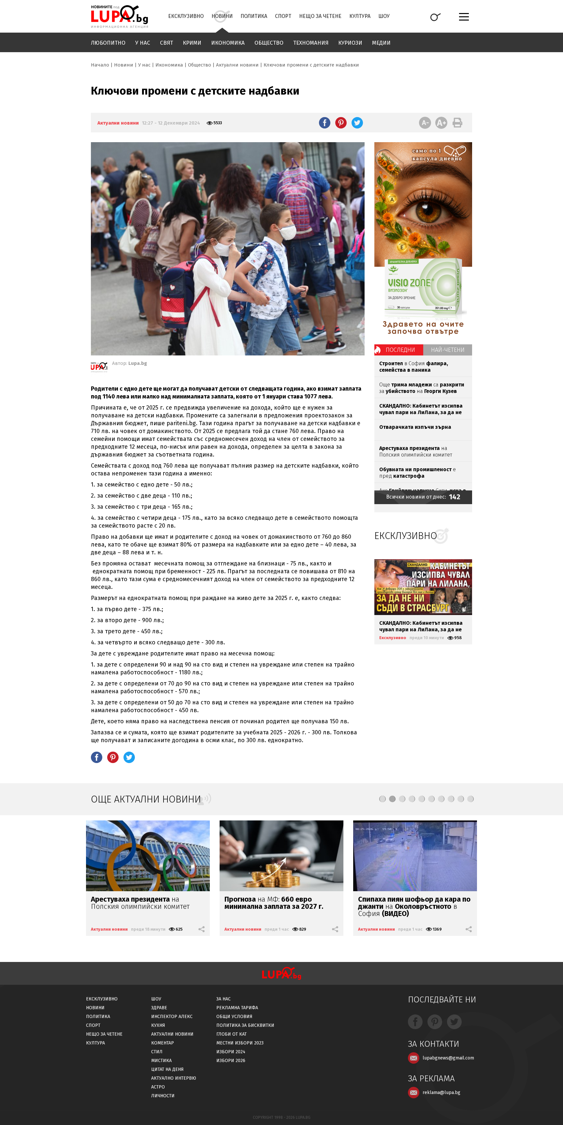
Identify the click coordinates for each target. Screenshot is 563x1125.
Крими (192, 42)
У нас (142, 42)
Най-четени (448, 349)
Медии (381, 42)
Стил (157, 1052)
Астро (158, 1087)
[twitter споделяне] (357, 122)
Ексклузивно (186, 16)
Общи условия (234, 1016)
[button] (382, 799)
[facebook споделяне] (324, 122)
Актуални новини (237, 65)
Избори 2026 (230, 1060)
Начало (100, 65)
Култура (359, 16)
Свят (166, 42)
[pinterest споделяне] (341, 122)
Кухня (158, 1025)
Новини (222, 16)
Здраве (159, 1008)
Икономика (228, 42)
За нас (223, 999)
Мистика (161, 1060)
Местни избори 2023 (240, 1043)
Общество (268, 42)
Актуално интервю (173, 1078)
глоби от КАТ (231, 1034)
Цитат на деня (167, 1069)
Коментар (162, 1043)
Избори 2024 (230, 1052)
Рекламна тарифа (237, 1008)
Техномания (310, 42)
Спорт (283, 16)
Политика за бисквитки (245, 1025)
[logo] (119, 16)
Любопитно (108, 42)
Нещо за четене (320, 16)
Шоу (384, 16)
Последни (400, 349)
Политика (253, 16)
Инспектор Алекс (172, 1016)
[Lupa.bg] (99, 368)
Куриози (350, 42)
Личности (163, 1096)
